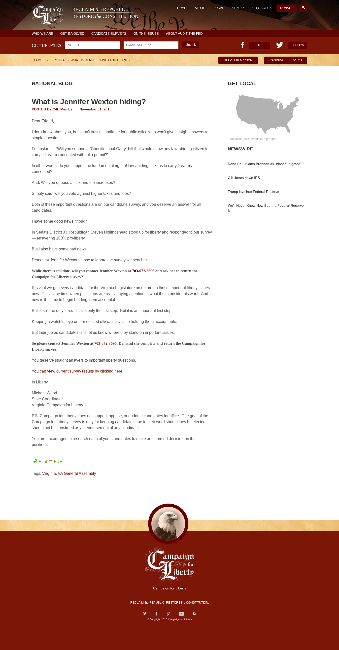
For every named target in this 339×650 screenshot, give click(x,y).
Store (200, 8)
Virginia (49, 473)
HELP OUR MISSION (238, 60)
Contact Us (261, 8)
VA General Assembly (77, 473)
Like (259, 45)
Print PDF (50, 461)
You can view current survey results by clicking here (77, 371)
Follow (298, 45)
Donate (286, 8)
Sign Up (238, 8)
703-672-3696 (143, 271)
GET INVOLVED (72, 33)
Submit (191, 44)
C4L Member (63, 109)
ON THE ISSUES (146, 33)
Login (218, 8)
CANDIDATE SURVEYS (108, 33)
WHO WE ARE (42, 33)
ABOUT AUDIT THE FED (184, 33)
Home (181, 8)
